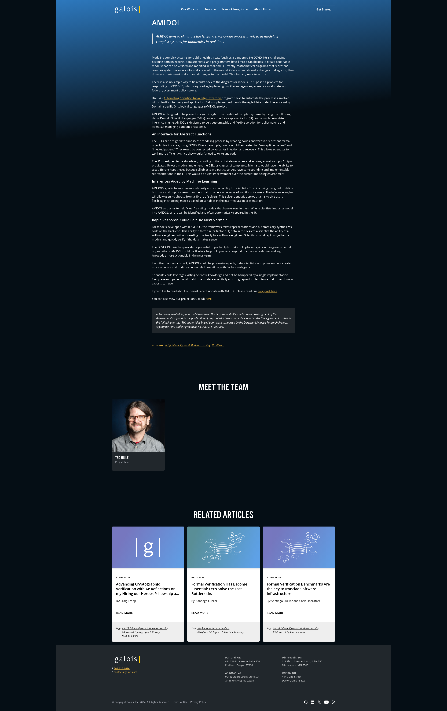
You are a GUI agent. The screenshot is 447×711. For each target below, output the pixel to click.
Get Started (324, 9)
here (209, 299)
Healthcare (218, 345)
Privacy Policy (198, 702)
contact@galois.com (125, 672)
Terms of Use (180, 702)
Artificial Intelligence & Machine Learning (187, 345)
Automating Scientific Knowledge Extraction (193, 98)
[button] (190, 9)
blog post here (267, 291)
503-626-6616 (122, 668)
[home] (126, 9)
